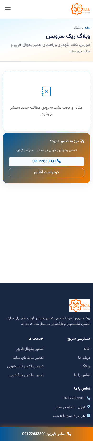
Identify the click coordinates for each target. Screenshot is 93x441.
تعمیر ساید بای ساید (28, 358)
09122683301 (44, 162)
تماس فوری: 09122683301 (43, 434)
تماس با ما (82, 375)
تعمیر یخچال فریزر (30, 349)
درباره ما (84, 358)
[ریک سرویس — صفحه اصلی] (80, 9)
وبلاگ (86, 366)
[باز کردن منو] (8, 9)
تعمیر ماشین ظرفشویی (26, 375)
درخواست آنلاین (46, 172)
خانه (87, 28)
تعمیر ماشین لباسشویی (25, 366)
